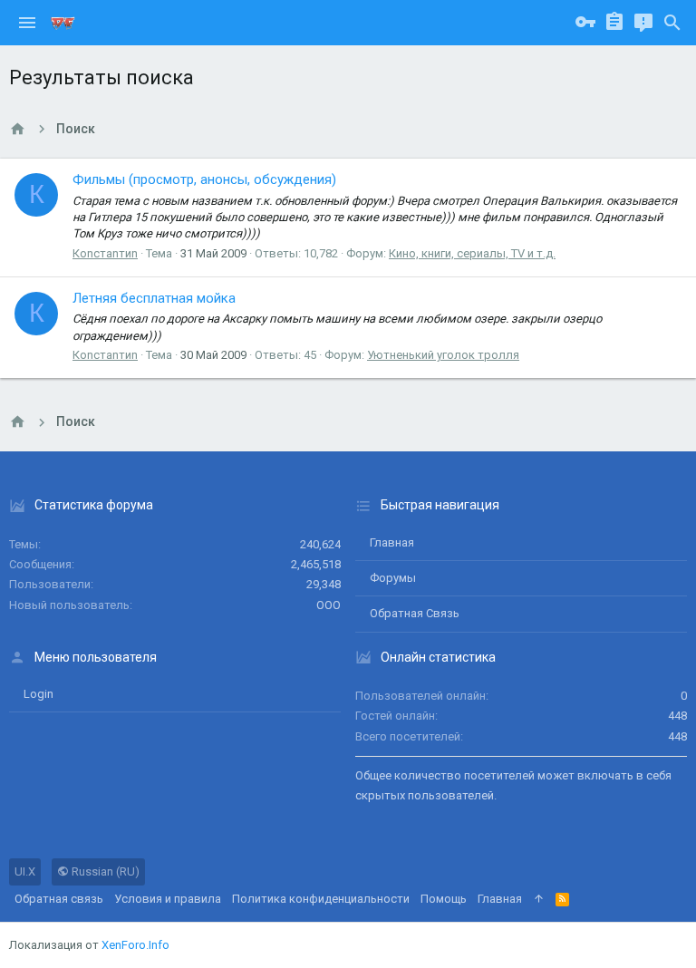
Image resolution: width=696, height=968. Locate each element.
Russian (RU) (104, 871)
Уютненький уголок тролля (443, 355)
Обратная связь (414, 613)
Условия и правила (167, 898)
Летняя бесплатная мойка (154, 298)
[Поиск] (672, 22)
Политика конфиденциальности (321, 898)
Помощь (443, 898)
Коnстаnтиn (105, 253)
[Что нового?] (643, 22)
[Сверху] (538, 899)
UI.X (24, 871)
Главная (392, 542)
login (38, 694)
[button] (27, 23)
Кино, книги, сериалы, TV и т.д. (472, 253)
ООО (328, 605)
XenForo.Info (135, 945)
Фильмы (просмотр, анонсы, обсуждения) (204, 179)
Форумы (393, 578)
